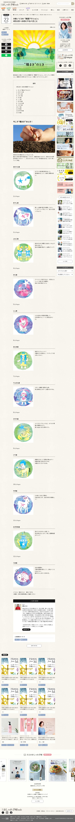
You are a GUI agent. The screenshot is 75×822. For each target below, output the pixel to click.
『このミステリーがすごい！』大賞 (26, 820)
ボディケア (22, 745)
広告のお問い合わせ (60, 811)
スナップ (21, 10)
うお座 (19, 112)
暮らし (52, 10)
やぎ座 (19, 109)
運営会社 (43, 811)
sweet (31, 816)
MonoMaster (41, 818)
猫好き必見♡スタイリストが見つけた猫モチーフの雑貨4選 (67, 215)
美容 (72, 10)
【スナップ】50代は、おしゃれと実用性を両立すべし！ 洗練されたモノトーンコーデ (67, 252)
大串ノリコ (4, 32)
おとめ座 (20, 101)
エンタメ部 (35, 10)
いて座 (19, 107)
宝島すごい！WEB (13, 820)
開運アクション (5, 34)
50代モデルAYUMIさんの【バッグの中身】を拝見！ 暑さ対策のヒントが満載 (67, 246)
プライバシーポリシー (50, 811)
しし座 (19, 99)
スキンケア (4, 745)
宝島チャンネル (13, 816)
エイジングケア (11, 745)
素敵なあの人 (39, 816)
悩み (27, 745)
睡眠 (40, 745)
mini (34, 816)
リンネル (45, 816)
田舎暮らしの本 (48, 818)
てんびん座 (21, 103)
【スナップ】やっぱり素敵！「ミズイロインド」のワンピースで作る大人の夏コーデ (67, 228)
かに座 (19, 97)
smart (37, 818)
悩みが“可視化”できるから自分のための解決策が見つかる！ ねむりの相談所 (46, 739)
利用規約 (38, 811)
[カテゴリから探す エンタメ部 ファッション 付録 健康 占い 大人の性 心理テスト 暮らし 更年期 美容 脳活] (65, 270)
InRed (19, 816)
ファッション (44, 10)
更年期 (14, 10)
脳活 (58, 10)
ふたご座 (20, 96)
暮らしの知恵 (44, 745)
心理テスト (65, 10)
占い (28, 10)
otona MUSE (23, 818)
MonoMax (33, 818)
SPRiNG (18, 818)
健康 (3, 10)
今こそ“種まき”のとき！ (24, 90)
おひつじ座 (21, 92)
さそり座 (20, 105)
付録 (8, 10)
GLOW (28, 818)
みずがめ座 (21, 111)
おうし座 (20, 94)
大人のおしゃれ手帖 (25, 816)
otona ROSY (12, 818)
